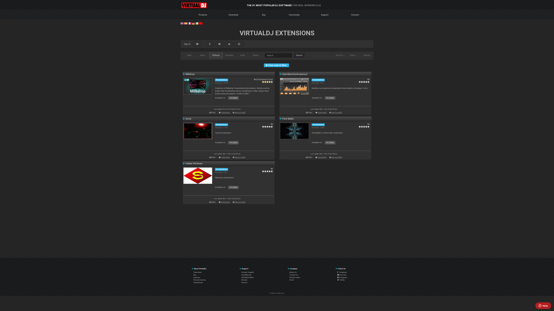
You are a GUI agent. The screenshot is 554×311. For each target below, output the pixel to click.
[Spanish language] (185, 23)
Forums (244, 282)
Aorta (188, 118)
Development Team (264, 79)
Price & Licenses (199, 280)
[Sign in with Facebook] (210, 44)
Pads (242, 55)
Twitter (342, 280)
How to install (240, 113)
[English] (182, 23)
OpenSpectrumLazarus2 (294, 74)
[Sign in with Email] (197, 44)
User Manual (246, 275)
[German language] (193, 23)
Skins (202, 55)
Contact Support (247, 272)
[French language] (189, 23)
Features (196, 277)
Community (294, 15)
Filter (352, 55)
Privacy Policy (294, 277)
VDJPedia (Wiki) (247, 277)
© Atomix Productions (277, 293)
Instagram (343, 277)
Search (299, 55)
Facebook (342, 272)
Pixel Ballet (288, 118)
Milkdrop (190, 74)
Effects (216, 55)
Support (325, 15)
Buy (264, 15)
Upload (367, 55)
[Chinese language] (201, 23)
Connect (355, 15)
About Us (293, 272)
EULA (291, 280)
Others (256, 55)
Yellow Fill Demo (194, 163)
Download (233, 15)
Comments (225, 113)
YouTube (342, 275)
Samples (229, 55)
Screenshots (198, 282)
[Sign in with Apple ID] (229, 44)
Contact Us (293, 275)
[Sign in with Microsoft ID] (219, 44)
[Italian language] (197, 23)
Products (203, 15)
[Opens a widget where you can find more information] (543, 306)
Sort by (339, 55)
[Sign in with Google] (239, 44)
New (189, 55)
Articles (244, 280)
